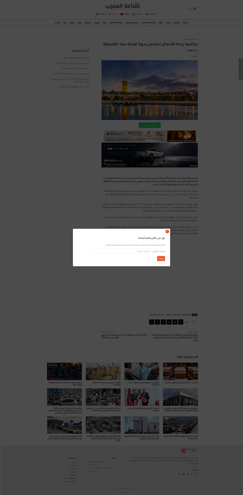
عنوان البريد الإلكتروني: (158, 251)
